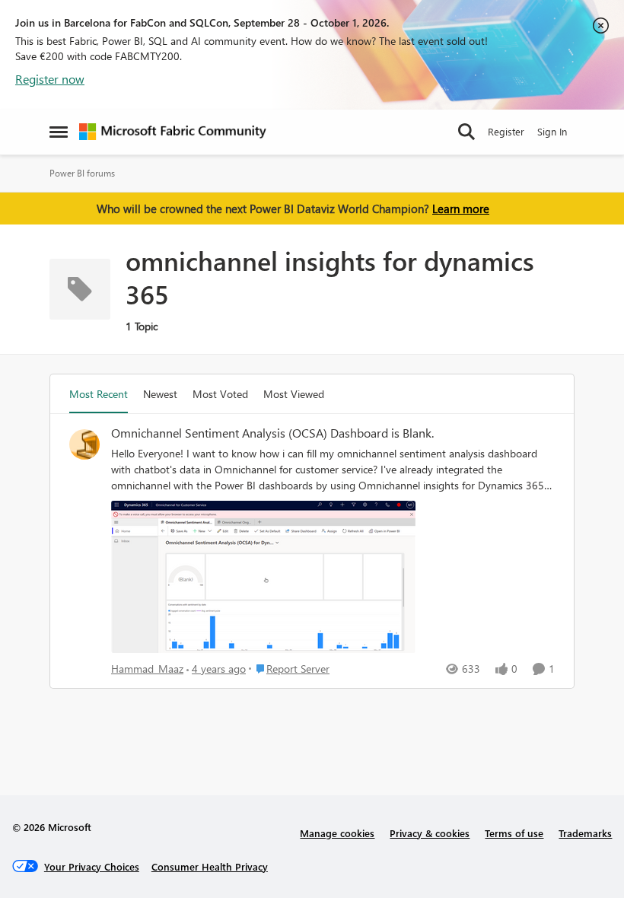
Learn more (460, 208)
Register (506, 131)
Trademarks (585, 832)
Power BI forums (82, 173)
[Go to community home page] (172, 131)
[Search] (466, 132)
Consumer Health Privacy (209, 866)
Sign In (552, 131)
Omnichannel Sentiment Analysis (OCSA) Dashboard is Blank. (272, 433)
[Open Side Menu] (58, 131)
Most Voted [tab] (220, 394)
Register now (49, 79)
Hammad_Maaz (147, 668)
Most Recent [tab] (98, 394)
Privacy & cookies (430, 832)
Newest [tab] (160, 394)
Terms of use (514, 832)
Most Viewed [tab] (293, 394)
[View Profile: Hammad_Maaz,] (84, 444)
